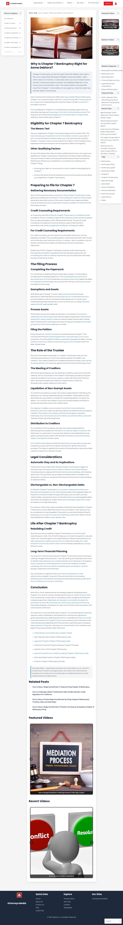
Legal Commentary (54, 3)
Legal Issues (38, 3)
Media (69, 3)
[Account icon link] (116, 3)
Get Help (80, 3)
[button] (108, 3)
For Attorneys (93, 3)
